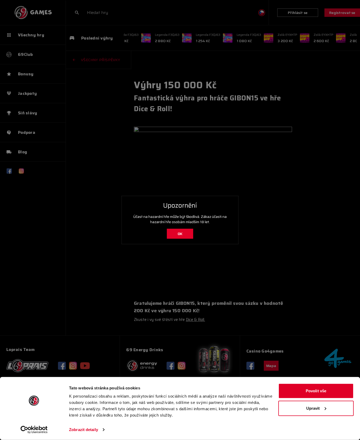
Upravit (313, 408)
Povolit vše (316, 391)
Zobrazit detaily (83, 429)
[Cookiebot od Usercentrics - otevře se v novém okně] (34, 430)
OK (180, 234)
